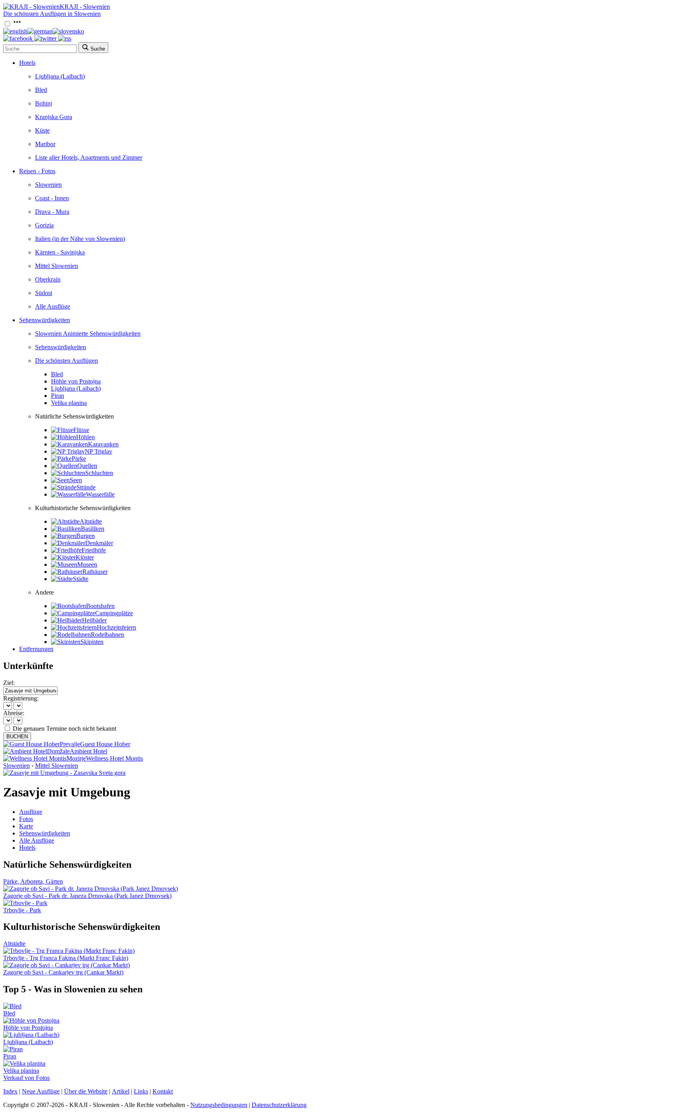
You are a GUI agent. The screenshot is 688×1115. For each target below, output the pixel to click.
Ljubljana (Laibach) (60, 76)
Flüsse (81, 429)
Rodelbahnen (107, 634)
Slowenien (48, 184)
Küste (42, 130)
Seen (76, 480)
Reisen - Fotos (37, 171)
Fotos (26, 819)
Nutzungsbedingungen (218, 1104)
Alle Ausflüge (52, 306)
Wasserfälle (100, 494)
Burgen (85, 535)
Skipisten (92, 641)
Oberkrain (48, 279)
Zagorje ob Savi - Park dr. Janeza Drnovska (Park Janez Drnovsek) (87, 895)
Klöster (85, 557)
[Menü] (17, 24)
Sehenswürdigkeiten (44, 320)
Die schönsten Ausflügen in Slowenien (52, 13)
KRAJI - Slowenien (85, 6)
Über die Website (86, 1091)
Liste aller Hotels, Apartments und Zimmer (88, 157)
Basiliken (92, 528)
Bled (41, 89)
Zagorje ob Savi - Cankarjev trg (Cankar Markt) (63, 972)
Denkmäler (99, 543)
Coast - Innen (52, 198)
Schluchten (99, 472)
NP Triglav (98, 451)
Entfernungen (36, 649)
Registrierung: (21, 698)
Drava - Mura (52, 211)
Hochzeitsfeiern (116, 627)
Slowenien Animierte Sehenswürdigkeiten (88, 333)
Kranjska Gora (53, 116)
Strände (86, 487)
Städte (80, 578)
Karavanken (103, 444)
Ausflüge (30, 811)
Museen (87, 564)
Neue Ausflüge (41, 1091)
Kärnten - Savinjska (60, 252)
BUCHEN (17, 736)
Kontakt (162, 1091)
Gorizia (44, 225)
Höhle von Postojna (76, 381)
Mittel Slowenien (56, 265)
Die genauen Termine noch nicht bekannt (64, 728)
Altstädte (91, 521)
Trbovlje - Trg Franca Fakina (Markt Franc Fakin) (65, 958)
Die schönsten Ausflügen (66, 360)
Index (10, 1091)
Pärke (79, 458)
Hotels (27, 62)
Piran (57, 395)
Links (141, 1091)
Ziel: (9, 682)
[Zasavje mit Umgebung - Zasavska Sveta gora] (64, 772)
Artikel (120, 1091)
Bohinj (43, 103)
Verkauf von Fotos (26, 1077)
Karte (26, 826)
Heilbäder (94, 620)
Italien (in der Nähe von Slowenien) (80, 238)
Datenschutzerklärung (279, 1104)
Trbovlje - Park (22, 910)
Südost (43, 293)
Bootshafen (100, 605)
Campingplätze (114, 613)
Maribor (45, 144)
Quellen (87, 465)
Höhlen (85, 437)
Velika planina (69, 402)
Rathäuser (95, 571)
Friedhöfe (94, 550)
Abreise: (13, 713)
